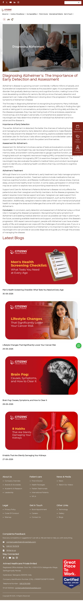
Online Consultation (77, 151)
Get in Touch (68, 14)
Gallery (61, 513)
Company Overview (12, 481)
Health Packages (38, 485)
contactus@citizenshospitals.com (21, 542)
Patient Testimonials (39, 489)
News (61, 481)
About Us (5, 14)
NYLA (34, 496)
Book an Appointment (77, 130)
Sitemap (8, 517)
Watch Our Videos (66, 485)
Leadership (9, 492)
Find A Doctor (37, 481)
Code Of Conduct (12, 513)
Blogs (61, 517)
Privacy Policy (10, 509)
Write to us (11, 550)
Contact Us (36, 517)
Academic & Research (13, 489)
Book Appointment (39, 509)
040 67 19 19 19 (12, 546)
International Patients (56, 14)
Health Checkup (78, 141)
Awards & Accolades (13, 485)
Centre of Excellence (17, 14)
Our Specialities (32, 14)
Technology (63, 509)
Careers (35, 513)
